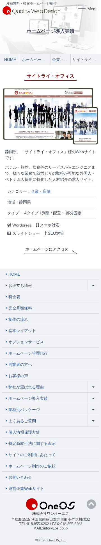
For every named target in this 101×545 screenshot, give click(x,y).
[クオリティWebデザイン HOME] (31, 10)
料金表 (14, 297)
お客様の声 (18, 375)
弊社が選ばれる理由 (26, 387)
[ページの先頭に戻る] (91, 504)
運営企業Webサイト (26, 488)
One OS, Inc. (56, 540)
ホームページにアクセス (46, 249)
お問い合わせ (20, 477)
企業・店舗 (40, 191)
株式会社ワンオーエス (50, 513)
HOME (14, 274)
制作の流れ (18, 319)
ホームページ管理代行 (28, 353)
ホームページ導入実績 (28, 398)
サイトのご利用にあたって (32, 454)
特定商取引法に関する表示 (32, 443)
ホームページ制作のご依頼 (32, 466)
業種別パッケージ (24, 409)
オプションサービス (26, 342)
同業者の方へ (20, 364)
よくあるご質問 (22, 421)
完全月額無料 (20, 308)
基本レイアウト (22, 330)
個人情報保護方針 (24, 432)
